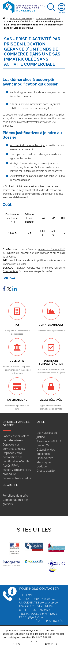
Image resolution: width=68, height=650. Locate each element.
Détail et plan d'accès (48, 621)
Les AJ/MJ (44, 445)
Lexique (42, 466)
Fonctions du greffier (16, 495)
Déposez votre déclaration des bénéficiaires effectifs (16, 457)
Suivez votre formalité (17, 478)
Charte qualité (46, 470)
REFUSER (17, 644)
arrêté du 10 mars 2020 (52, 249)
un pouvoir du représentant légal (27, 145)
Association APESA (49, 441)
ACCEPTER (51, 644)
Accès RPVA (11, 465)
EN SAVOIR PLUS (41, 637)
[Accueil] (4, 18)
